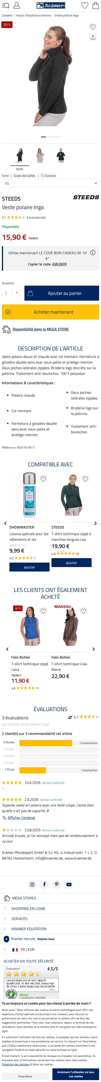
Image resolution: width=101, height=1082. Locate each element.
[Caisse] (95, 5)
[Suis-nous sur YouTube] (69, 884)
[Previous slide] (5, 159)
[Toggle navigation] (5, 5)
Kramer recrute (30, 938)
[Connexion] (16, 5)
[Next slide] (95, 159)
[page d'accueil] (51, 5)
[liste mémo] (84, 5)
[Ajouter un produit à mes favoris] (93, 26)
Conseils (51, 175)
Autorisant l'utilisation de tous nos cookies (75, 1074)
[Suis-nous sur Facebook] (44, 884)
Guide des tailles (24, 175)
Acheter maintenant (53, 311)
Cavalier (7, 15)
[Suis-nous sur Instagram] (32, 884)
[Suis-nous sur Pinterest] (56, 884)
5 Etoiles (9, 742)
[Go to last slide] (5, 523)
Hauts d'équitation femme (33, 15)
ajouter (29, 567)
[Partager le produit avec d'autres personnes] (93, 37)
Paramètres (25, 1076)
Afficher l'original (21, 817)
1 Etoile (10, 769)
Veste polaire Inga (67, 15)
